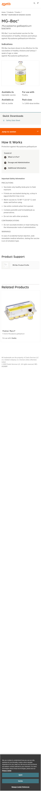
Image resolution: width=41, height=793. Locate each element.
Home (4, 12)
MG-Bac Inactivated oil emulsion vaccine (16, 15)
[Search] (34, 3)
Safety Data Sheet (11, 120)
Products (10, 12)
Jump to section (21, 131)
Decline (20, 781)
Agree (20, 775)
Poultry (17, 12)
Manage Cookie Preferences (20, 787)
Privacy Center (6, 770)
